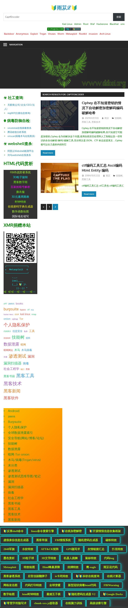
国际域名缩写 (20, 216)
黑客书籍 (9, 376)
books (19, 303)
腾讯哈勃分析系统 (16, 132)
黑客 (28, 369)
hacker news (8, 314)
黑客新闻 (12, 390)
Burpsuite (14, 422)
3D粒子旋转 (20, 177)
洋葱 (5, 357)
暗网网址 (8, 350)
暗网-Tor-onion (18, 454)
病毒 (26, 363)
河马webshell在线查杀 (19, 155)
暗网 (23, 344)
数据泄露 (11, 344)
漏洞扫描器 (13, 363)
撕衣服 (20, 191)
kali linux (25, 314)
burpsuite (11, 309)
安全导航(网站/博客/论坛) (26, 438)
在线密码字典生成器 (20, 206)
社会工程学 (11, 369)
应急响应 (7, 338)
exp (32, 310)
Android (13, 411)
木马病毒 (26, 350)
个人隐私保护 (17, 324)
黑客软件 (11, 397)
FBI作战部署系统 (20, 172)
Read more (48, 153)
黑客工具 (86, 122)
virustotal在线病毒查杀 (19, 128)
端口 (22, 369)
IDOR (17, 314)
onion (7, 318)
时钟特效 (20, 201)
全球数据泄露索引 (20, 433)
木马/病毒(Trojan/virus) (24, 460)
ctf (28, 309)
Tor (21, 318)
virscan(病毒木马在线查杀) (21, 136)
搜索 (118, 16)
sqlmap (15, 319)
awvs (11, 303)
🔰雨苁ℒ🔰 (64, 7)
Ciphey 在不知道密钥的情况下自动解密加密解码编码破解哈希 (102, 108)
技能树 (118, 118)
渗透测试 (17, 356)
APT (5, 304)
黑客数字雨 (20, 182)
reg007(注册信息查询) (18, 113)
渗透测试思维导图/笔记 (24, 476)
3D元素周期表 (20, 196)
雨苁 (107, 118)
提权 (28, 337)
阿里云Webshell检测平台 (20, 151)
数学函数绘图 (20, 211)
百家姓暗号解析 (20, 187)
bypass (23, 309)
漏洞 (31, 356)
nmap (34, 314)
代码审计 (7, 331)
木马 (17, 350)
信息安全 (17, 331)
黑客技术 (96, 122)
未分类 (12, 465)
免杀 (26, 331)
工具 (32, 331)
